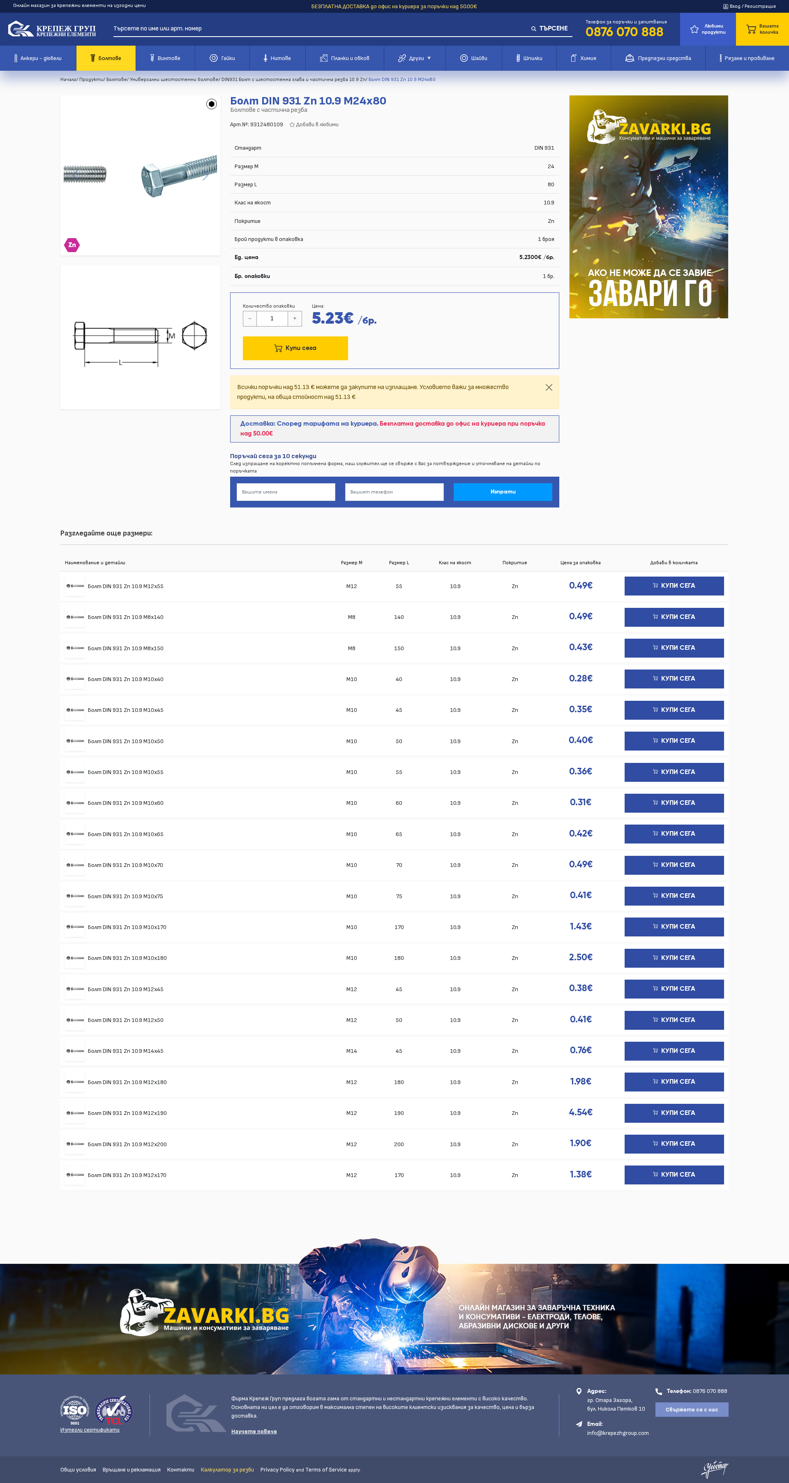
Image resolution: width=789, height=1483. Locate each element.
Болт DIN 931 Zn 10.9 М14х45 (126, 1050)
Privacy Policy (278, 1469)
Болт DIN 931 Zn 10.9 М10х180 (127, 958)
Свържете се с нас (692, 1409)
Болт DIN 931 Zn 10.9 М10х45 (126, 710)
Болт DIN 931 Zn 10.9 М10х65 (126, 834)
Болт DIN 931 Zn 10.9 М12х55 (126, 586)
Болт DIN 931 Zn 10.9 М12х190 (127, 1113)
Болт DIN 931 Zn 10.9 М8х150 (126, 648)
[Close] (549, 387)
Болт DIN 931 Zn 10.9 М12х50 (126, 1020)
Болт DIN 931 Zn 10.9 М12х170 (127, 1175)
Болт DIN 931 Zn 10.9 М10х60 (126, 802)
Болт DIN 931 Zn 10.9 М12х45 (126, 989)
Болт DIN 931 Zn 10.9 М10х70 (125, 865)
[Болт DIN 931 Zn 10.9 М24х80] (140, 175)
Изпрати (503, 492)
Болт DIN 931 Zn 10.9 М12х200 (127, 1144)
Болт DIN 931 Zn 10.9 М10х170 (127, 927)
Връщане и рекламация (132, 1469)
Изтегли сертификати (90, 1429)
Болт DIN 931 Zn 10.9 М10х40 (126, 679)
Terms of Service (326, 1469)
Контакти (180, 1469)
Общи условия (78, 1469)
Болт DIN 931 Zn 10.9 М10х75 (125, 896)
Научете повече (254, 1431)
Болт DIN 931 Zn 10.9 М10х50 (126, 741)
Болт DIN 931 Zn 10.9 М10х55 (126, 772)
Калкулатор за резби (227, 1469)
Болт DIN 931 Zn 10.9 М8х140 (126, 617)
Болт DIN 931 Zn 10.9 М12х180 (127, 1082)
